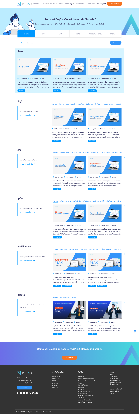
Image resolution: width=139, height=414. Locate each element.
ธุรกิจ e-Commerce (65, 201)
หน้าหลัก (20, 43)
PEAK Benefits (114, 376)
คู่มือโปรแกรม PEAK (106, 249)
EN (98, 4)
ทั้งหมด (54, 104)
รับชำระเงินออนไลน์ (83, 394)
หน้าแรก (112, 372)
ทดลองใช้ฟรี (115, 4)
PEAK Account (56, 377)
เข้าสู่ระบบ (103, 4)
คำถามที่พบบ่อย (114, 385)
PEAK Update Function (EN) (69, 249)
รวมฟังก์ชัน (81, 377)
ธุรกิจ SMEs (77, 201)
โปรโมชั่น (74, 298)
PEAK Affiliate (114, 378)
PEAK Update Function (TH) (89, 249)
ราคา (111, 374)
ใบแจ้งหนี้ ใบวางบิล (83, 385)
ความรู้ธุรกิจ (92, 90)
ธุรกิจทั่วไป (109, 201)
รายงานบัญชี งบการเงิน (84, 400)
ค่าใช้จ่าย (61, 104)
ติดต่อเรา (24, 387)
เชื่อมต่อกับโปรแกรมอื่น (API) (85, 402)
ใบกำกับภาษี (81, 389)
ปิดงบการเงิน (108, 104)
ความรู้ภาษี (21, 90)
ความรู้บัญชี (56, 141)
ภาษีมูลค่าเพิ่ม (106, 153)
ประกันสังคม (98, 104)
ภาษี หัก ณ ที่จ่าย (76, 153)
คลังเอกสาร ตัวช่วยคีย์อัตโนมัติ (86, 396)
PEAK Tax (54, 385)
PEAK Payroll (55, 379)
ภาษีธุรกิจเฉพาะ (95, 153)
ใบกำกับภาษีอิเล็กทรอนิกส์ (85, 391)
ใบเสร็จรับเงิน (81, 387)
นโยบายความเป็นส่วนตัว (116, 389)
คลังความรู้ (29, 43)
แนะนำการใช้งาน (67, 286)
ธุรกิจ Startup (87, 201)
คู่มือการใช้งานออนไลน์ (116, 383)
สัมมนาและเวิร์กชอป (115, 380)
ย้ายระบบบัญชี (119, 104)
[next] (124, 104)
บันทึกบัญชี (89, 104)
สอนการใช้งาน (118, 249)
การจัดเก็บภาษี (64, 153)
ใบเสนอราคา (81, 383)
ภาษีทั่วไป (86, 153)
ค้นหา (116, 43)
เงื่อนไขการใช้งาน (114, 391)
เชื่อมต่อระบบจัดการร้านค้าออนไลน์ (87, 381)
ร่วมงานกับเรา (113, 387)
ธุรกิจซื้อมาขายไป (98, 201)
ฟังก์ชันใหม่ (57, 286)
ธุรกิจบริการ (118, 201)
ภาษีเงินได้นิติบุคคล (118, 153)
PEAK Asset (55, 383)
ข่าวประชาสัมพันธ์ (65, 298)
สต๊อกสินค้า (81, 398)
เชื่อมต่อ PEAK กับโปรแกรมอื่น (86, 379)
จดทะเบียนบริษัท (71, 104)
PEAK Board (55, 381)
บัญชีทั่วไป (81, 104)
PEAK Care (55, 387)
